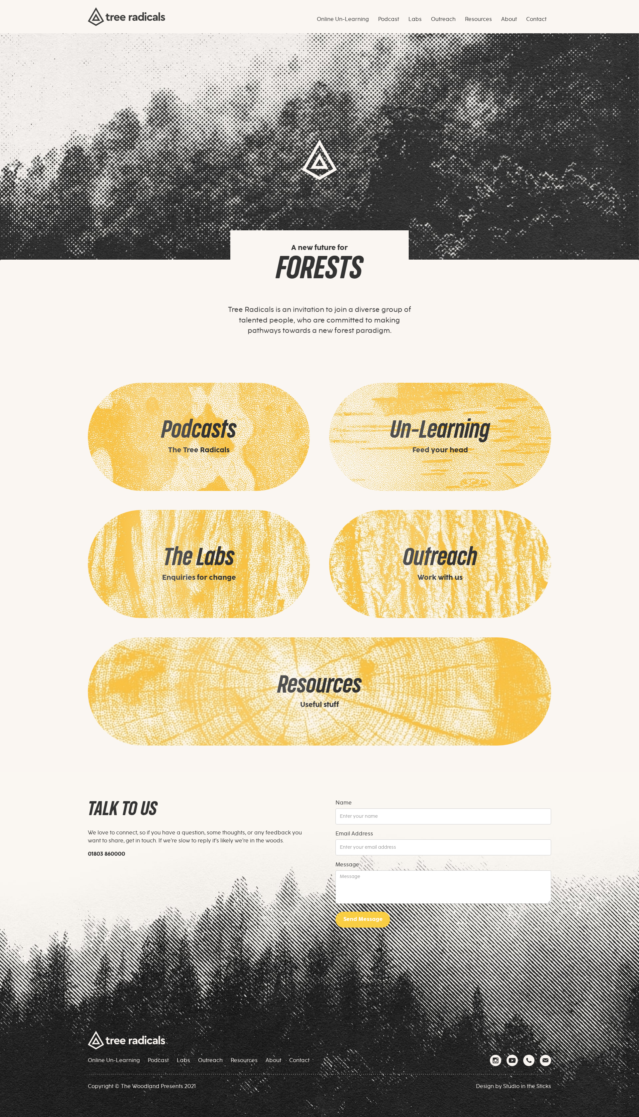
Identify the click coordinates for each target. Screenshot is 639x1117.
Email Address (354, 833)
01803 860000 (106, 854)
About (273, 1060)
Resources (244, 1060)
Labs (183, 1060)
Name (343, 802)
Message (347, 864)
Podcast (158, 1060)
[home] (126, 16)
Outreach (210, 1060)
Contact (299, 1060)
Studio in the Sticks (527, 1086)
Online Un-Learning (114, 1060)
